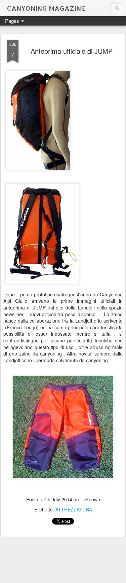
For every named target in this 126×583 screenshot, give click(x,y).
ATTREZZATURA (73, 509)
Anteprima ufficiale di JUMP (72, 51)
